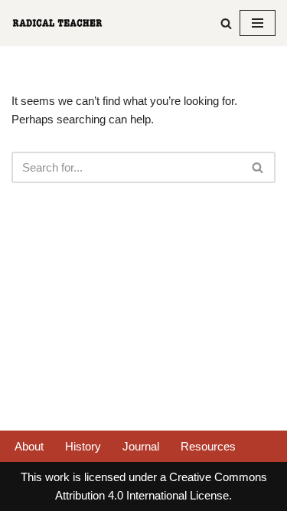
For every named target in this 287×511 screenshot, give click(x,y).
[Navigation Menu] (258, 23)
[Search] (226, 23)
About (29, 446)
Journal (140, 446)
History (83, 446)
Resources (208, 446)
